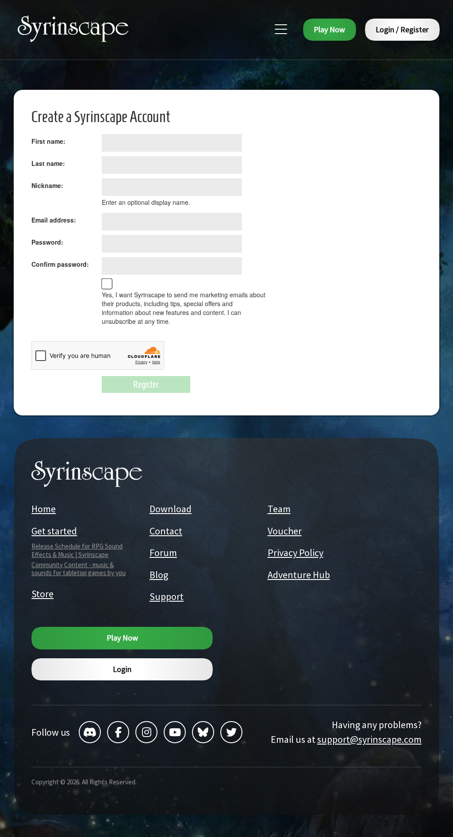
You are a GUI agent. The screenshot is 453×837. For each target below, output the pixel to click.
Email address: (53, 219)
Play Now (329, 29)
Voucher (285, 531)
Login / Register (402, 29)
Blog (159, 574)
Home (43, 509)
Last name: (48, 163)
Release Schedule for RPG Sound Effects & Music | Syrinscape (77, 550)
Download (171, 509)
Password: (47, 242)
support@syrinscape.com (369, 739)
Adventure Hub (299, 574)
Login (122, 669)
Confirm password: (60, 264)
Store (42, 593)
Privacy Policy (295, 552)
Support (167, 596)
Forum (163, 552)
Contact (166, 531)
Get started (54, 531)
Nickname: (47, 185)
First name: (48, 141)
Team (279, 509)
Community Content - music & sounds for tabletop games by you (78, 569)
